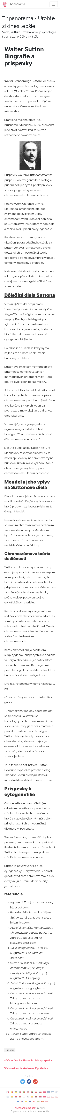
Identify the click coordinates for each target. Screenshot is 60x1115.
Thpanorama (16, 4)
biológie (10, 1050)
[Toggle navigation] (54, 4)
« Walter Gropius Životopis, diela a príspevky (28, 1060)
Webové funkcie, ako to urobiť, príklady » (26, 1068)
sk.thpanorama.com (25, 1108)
